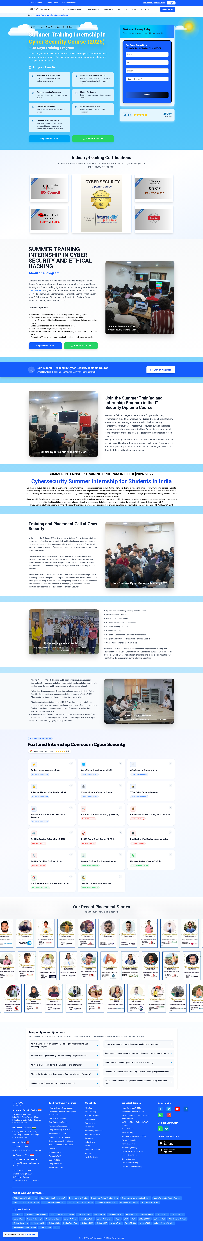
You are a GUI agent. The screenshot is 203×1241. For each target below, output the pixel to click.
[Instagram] (169, 1115)
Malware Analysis (128, 1144)
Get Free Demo (51, 198)
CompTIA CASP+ (86, 1219)
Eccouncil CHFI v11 (56, 1152)
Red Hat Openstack (129, 1159)
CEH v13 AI (53, 1149)
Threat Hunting (45, 1227)
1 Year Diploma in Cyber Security (61, 1108)
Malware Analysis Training (163, 1223)
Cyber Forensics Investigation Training (136, 1198)
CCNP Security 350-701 (177, 1219)
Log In (171, 3)
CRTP (57, 1227)
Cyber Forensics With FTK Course (61, 1141)
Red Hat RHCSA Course (57, 1133)
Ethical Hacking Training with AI (25, 1198)
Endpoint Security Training (106, 1202)
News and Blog (90, 1112)
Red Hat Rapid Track (129, 1155)
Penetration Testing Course (59, 1126)
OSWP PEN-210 (177, 1215)
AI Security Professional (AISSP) (134, 1136)
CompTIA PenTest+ (53, 1219)
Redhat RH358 (54, 1223)
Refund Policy (90, 1142)
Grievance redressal (92, 1149)
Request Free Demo (49, 139)
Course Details (38, 198)
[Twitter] (169, 1109)
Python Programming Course (60, 1137)
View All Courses (101, 229)
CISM (126, 1219)
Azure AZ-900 (130, 1223)
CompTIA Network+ (104, 1219)
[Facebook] (160, 1109)
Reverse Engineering (129, 1148)
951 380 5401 (26, 1171)
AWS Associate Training (129, 1202)
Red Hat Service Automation (132, 1151)
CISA (133, 1219)
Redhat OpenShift (38, 1223)
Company (108, 9)
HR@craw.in (26, 1177)
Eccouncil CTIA (99, 1215)
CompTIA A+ (18, 1219)
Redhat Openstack (21, 1223)
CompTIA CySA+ (70, 1219)
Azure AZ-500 (144, 1223)
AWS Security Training (130, 1163)
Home (30, 15)
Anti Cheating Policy (92, 1134)
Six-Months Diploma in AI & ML (133, 1112)
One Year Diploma (101, 221)
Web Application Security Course (61, 1145)
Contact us (145, 9)
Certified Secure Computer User (62, 1215)
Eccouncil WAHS (55, 1156)
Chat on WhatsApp (94, 139)
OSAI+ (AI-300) (127, 1132)
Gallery (87, 1146)
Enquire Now (167, 9)
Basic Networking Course (58, 1122)
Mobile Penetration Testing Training (167, 1198)
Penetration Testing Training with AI (104, 1198)
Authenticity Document (94, 1131)
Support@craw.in (32, 1180)
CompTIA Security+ (56, 1164)
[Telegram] (166, 1128)
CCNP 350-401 (159, 1219)
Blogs (134, 9)
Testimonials (90, 1119)
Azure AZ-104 (116, 1223)
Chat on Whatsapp (162, 370)
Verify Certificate (91, 1157)
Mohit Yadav (35, 290)
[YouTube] (177, 1109)
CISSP (118, 1219)
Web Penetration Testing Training (26, 1202)
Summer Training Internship (132, 1167)
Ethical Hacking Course (57, 1118)
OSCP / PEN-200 (128, 1129)
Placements (93, 9)
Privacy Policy (90, 1127)
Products (121, 9)
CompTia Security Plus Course (60, 1130)
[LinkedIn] (186, 1109)
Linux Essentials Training (78, 1198)
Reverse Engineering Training (25, 1227)
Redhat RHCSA (87, 1223)
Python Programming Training (54, 1202)
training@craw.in (26, 1174)
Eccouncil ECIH (131, 1215)
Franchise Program (92, 1115)
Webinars (88, 1153)
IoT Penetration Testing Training (81, 1202)
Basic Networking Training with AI (53, 1198)
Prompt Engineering (129, 1140)
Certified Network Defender (36, 1215)
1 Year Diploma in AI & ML (131, 1108)
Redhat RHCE (102, 1223)
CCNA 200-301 (144, 1219)
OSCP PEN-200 (143, 195)
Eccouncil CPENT (84, 1215)
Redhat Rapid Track (56, 1167)
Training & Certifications (72, 9)
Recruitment (90, 1123)
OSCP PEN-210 (156, 195)
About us (88, 1108)
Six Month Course (101, 225)
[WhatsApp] (160, 1115)
